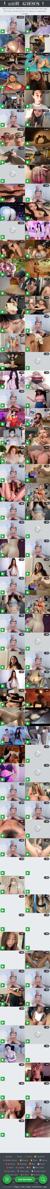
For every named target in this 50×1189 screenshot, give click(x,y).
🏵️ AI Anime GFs (37, 1175)
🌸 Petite (41, 1164)
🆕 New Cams (38, 1167)
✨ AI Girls (24, 1175)
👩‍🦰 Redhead (22, 1164)
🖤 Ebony (18, 1156)
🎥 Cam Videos (38, 1178)
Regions (17, 1187)
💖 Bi (29, 1167)
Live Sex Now (25, 1179)
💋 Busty (9, 1167)
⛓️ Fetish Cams (12, 1175)
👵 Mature (24, 1160)
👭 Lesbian (20, 1167)
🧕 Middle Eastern (10, 1160)
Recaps (28, 1187)
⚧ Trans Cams (23, 1171)
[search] (42, 1179)
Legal (45, 1187)
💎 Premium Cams (38, 1171)
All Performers (37, 1187)
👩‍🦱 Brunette (10, 1164)
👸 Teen (33, 1160)
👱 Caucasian (39, 1156)
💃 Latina (28, 1156)
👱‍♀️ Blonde (43, 1160)
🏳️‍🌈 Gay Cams (9, 1171)
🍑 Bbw (32, 1164)
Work (23, 1187)
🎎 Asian (8, 1156)
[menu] (7, 1179)
